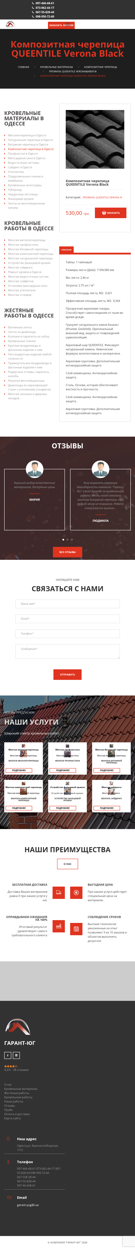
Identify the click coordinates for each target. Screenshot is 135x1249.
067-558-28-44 (26, 1177)
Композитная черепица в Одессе (31, 149)
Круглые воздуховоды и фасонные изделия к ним (25, 348)
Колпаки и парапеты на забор (28, 336)
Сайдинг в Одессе (20, 167)
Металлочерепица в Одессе (27, 135)
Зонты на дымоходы (22, 332)
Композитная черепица (100, 67)
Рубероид (14, 190)
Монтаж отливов (19, 295)
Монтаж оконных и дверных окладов (27, 396)
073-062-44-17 (45, 8)
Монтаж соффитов (20, 281)
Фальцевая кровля (21, 199)
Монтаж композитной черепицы (30, 254)
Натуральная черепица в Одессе (30, 140)
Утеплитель (16, 172)
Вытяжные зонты (20, 327)
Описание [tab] (66, 250)
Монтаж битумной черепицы (28, 249)
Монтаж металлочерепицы (27, 240)
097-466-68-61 (45, 3)
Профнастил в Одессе (23, 153)
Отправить (67, 674)
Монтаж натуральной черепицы (30, 258)
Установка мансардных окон (27, 286)
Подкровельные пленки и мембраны (25, 178)
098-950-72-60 (45, 16)
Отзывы (9, 1106)
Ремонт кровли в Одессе (25, 272)
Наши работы (13, 1101)
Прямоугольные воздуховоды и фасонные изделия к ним (30, 365)
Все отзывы (67, 552)
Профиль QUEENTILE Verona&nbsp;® (73, 71)
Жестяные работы (16, 1093)
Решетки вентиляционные (26, 381)
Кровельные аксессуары (24, 185)
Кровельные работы (18, 1097)
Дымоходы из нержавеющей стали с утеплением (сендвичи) (29, 387)
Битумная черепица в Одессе (28, 144)
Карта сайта (12, 1118)
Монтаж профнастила (23, 245)
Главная (23, 67)
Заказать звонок (61, 25)
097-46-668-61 (26, 1185)
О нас (68, 864)
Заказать (113, 212)
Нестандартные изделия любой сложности (30, 356)
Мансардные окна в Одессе (27, 158)
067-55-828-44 (45, 12)
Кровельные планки (22, 341)
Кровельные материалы (56, 67)
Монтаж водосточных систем (28, 277)
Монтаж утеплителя (22, 290)
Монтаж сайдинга (20, 267)
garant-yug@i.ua (28, 1205)
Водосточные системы (23, 163)
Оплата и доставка (17, 1114)
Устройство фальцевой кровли (29, 263)
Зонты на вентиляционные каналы (26, 205)
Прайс (8, 1110)
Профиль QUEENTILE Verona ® (102, 197)
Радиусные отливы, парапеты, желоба (29, 374)
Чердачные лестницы (23, 194)
